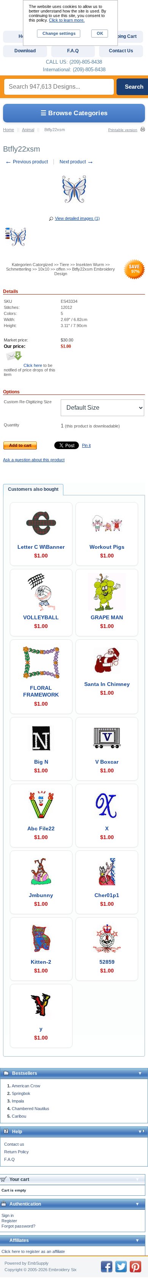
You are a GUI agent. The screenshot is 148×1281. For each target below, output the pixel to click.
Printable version (122, 130)
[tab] (33, 489)
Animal (28, 129)
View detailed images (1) (77, 218)
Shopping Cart (121, 36)
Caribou (19, 1116)
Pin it (86, 445)
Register (9, 1220)
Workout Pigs (107, 547)
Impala (18, 1101)
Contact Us (121, 50)
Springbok (21, 1093)
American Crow (26, 1086)
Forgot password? (18, 1226)
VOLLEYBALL (41, 617)
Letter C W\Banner (41, 547)
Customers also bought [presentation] (33, 489)
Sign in (8, 1215)
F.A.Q (9, 1159)
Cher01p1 (106, 895)
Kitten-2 (41, 962)
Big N (41, 762)
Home (8, 129)
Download (25, 50)
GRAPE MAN (107, 617)
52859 (107, 962)
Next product (77, 161)
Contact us (14, 1144)
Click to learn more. (67, 20)
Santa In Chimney (107, 684)
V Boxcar (106, 762)
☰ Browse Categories (74, 113)
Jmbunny (41, 895)
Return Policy (16, 1151)
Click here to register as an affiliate (33, 1251)
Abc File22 (41, 828)
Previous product (26, 161)
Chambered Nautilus (30, 1108)
